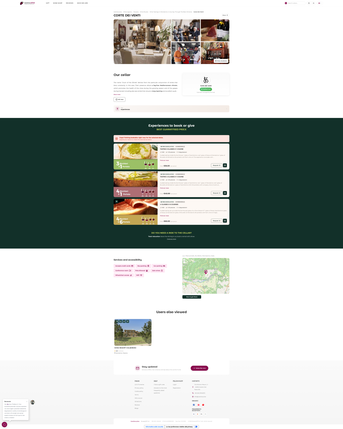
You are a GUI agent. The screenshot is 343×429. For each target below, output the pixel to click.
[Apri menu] (311, 3)
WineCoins (138, 401)
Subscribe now (199, 368)
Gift (47, 3)
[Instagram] (198, 405)
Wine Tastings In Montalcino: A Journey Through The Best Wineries (171, 12)
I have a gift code (159, 384)
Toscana (135, 12)
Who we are (82, 3)
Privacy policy (139, 388)
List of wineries (139, 384)
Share (225, 15)
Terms (137, 395)
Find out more (164, 160)
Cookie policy (139, 391)
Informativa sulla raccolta (154, 427)
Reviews (69, 3)
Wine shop (57, 3)
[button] (136, 156)
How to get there (191, 297)
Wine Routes (144, 12)
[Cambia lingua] (320, 3)
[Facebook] (194, 405)
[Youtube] (203, 405)
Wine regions (127, 12)
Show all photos (221, 61)
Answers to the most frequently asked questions (160, 390)
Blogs (136, 408)
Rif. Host (119, 99)
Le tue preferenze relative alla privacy (179, 427)
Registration (177, 388)
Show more (117, 94)
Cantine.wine (118, 12)
